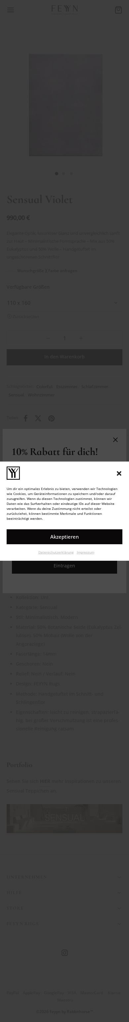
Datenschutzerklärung (55, 552)
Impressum (85, 552)
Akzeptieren (64, 536)
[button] (119, 473)
